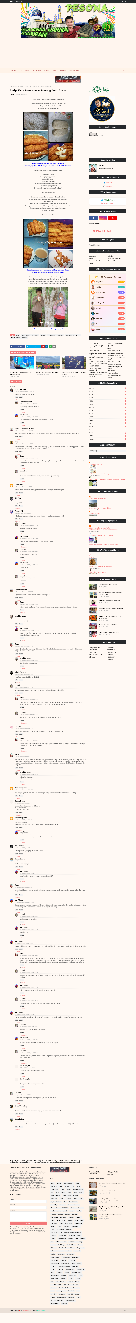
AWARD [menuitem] (54, 71)
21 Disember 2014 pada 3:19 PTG (29, 403)
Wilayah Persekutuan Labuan (115, 376)
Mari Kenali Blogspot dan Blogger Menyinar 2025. (112, 1184)
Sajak (80, 1275)
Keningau (72, 1235)
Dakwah (58, 1202)
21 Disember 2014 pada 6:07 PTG (24, 687)
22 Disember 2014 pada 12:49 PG (29, 660)
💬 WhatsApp (107, 186)
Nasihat (43, 335)
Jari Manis (24, 415)
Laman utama (14, 86)
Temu (52, 1291)
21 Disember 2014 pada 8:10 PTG (29, 714)
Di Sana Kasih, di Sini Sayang (99, 474)
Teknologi (76, 1288)
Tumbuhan (62, 1294)
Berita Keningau (78, 1189)
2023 (108, 398)
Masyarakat (80, 1248)
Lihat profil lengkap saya (106, 168)
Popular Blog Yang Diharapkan (108, 624)
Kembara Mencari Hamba (98, 499)
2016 (108, 420)
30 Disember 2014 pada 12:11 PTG (29, 834)
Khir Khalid (19, 846)
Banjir (62, 1189)
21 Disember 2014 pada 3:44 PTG (24, 618)
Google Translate (95, 223)
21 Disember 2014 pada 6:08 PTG (29, 525)
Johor (109, 348)
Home (12, 1)
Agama (110, 659)
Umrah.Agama (61, 1297)
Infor (61, 1223)
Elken (52, 1208)
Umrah (53, 1297)
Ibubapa (70, 1220)
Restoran (59, 1272)
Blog (52, 1192)
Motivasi (68, 1251)
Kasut (52, 1229)
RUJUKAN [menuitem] (63, 71)
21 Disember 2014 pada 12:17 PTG (24, 430)
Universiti (71, 1297)
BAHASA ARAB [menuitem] (23, 71)
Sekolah (78, 1278)
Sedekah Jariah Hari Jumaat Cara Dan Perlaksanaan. (110, 617)
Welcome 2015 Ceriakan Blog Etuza (109, 632)
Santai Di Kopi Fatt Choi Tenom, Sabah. (47, 372)
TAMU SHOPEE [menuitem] (74, 71)
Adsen (52, 1183)
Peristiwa (72, 1260)
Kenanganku (62, 1235)
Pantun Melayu (55, 1257)
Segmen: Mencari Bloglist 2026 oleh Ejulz (103, 545)
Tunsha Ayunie (21, 818)
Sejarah (71, 1278)
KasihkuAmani (94, 514)
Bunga (81, 1192)
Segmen (63, 1278)
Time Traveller (21, 1106)
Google (65, 1211)
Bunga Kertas (67, 1195)
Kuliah (58, 1242)
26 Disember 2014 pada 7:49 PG (23, 887)
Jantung (53, 1226)
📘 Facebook (107, 183)
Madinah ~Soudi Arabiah (116, 355)
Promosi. (60, 335)
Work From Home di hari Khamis (100, 567)
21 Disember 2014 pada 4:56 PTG (24, 646)
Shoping (62, 1282)
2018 (108, 414)
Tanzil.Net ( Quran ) (95, 245)
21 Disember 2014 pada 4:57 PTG (29, 604)
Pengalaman (54, 1260)
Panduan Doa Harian (96, 261)
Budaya (63, 1192)
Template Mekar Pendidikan (95, 648)
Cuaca (81, 1198)
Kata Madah (60, 1229)
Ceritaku (68, 1198)
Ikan (76, 1220)
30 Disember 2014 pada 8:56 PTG (29, 1039)
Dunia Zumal (20, 859)
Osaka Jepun (70, 1254)
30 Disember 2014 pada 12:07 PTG (24, 943)
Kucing (70, 1238)
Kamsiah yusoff (21, 788)
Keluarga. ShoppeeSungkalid (72, 1232)
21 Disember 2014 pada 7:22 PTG (24, 756)
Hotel (63, 1220)
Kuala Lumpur (94, 351)
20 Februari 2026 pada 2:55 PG (23, 1121)
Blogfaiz (92, 657)
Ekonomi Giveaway (73, 1205)
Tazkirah (68, 1288)
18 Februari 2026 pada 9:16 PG (23, 1108)
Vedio (78, 1297)
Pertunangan (65, 1263)
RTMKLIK (111, 657)
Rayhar (91, 263)
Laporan (53, 1245)
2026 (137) (93, 451)
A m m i (91, 557)
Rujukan (67, 1272)
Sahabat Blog (72, 1275)
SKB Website (111, 650)
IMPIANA (110, 1174)
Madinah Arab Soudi (96, 357)
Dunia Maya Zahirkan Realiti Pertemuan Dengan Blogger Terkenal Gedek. (110, 1200)
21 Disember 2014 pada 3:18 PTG (24, 592)
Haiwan (67, 1214)
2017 (108, 417)
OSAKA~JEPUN (94, 366)
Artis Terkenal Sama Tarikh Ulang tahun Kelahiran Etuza (110, 593)
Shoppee (70, 1282)
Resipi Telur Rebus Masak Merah (108, 1191)
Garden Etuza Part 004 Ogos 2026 (109, 584)
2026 (108, 388)
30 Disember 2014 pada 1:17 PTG (29, 972)
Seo (57, 1282)
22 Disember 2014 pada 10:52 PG (24, 861)
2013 (108, 429)
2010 (108, 436)
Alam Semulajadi (68, 1183)
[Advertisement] (68, 53)
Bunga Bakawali (55, 1195)
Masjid (61, 1248)
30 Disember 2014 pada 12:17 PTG (29, 551)
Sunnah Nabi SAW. (56, 1285)
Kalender (66, 1226)
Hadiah (60, 1214)
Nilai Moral (61, 1254)
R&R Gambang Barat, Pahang (115, 367)
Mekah (53, 1251)
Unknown (19, 485)
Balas (16, 397)
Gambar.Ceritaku (56, 1211)
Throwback (71, 1291)
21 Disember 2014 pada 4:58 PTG (29, 458)
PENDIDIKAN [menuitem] (36, 71)
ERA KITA (92, 652)
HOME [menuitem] (13, 71)
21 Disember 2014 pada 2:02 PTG (24, 513)
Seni (52, 1282)
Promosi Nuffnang (64, 1266)
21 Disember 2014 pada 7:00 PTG (24, 728)
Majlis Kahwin (71, 1245)
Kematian (53, 1235)
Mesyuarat (60, 1251)
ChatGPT (92, 258)
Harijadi (71, 1217)
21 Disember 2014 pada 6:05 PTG (29, 473)
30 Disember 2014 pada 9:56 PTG (29, 1000)
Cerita (62, 1198)
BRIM (78, 1186)
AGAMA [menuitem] (46, 71)
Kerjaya (53, 1238)
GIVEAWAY (65, 1208)
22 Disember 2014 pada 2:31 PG (23, 819)
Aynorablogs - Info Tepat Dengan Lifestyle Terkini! (107, 479)
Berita (68, 1189)
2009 (108, 439)
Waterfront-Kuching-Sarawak (96, 375)
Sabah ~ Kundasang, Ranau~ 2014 (96, 369)
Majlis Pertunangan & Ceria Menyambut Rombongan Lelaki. (111, 1208)
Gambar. (80, 1208)
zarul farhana (20, 616)
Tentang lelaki (61, 1291)
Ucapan (21, 86)
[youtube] (112, 218)
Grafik (79, 1211)
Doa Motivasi (73, 1202)
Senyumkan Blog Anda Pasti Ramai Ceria (111, 608)
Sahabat (63, 1275)
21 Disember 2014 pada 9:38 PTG (24, 790)
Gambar (73, 1208)
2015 (108, 423)
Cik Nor (18, 498)
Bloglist (110, 256)
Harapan (74, 1214)
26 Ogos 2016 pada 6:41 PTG (23, 1095)
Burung (75, 1195)
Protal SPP (111, 261)
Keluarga (68, 1229)
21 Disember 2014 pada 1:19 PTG (24, 500)
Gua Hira (53, 1214)
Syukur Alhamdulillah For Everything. (109, 600)
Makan (80, 1245)
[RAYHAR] (122, 218)
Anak (17, 335)
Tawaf (61, 1288)
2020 (108, 407)
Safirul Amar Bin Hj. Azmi (25, 429)
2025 (108, 391)
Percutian (63, 1260)
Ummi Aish (19, 1119)
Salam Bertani (55, 1278)
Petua (73, 1263)
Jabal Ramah (112, 346)
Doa (65, 1202)
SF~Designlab (112, 652)
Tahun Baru (67, 1285)
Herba (52, 1220)
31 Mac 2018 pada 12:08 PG (27, 1067)
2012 (108, 433)
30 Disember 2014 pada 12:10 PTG (24, 1014)
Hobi (58, 1220)
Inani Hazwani (20, 389)
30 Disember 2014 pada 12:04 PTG (29, 630)
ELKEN (110, 655)
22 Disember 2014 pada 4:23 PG (23, 848)
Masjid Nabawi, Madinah (116, 362)
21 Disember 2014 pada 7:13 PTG (29, 740)
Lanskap (79, 1242)
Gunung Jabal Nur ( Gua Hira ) (97, 347)
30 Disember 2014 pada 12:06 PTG (29, 873)
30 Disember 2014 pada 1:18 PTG (29, 916)
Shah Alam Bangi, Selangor (98, 372)
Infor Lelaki (68, 1223)
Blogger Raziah (113, 1172)
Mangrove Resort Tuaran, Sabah (116, 358)
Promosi (53, 1266)
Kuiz (52, 1242)
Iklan (81, 1220)
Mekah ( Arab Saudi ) (115, 364)
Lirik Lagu (61, 1245)
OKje (17, 442)
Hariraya (78, 1217)
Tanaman (53, 1288)
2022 (108, 401)
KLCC (59, 1226)
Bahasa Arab (54, 1189)
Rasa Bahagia (70, 335)
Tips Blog (53, 1294)
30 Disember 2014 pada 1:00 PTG (29, 955)
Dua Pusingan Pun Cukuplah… (100, 508)
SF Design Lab (27, 1310)
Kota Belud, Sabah (114, 351)
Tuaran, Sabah (113, 373)
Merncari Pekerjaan (114, 258)
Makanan (53, 1248)
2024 (108, 395)
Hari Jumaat (54, 1217)
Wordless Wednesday (57, 1300)
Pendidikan (51, 335)
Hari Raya (63, 1217)
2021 (108, 404)
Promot (53, 1269)
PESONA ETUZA (100, 231)
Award (67, 1186)
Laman (64, 1242)
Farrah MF (19, 511)
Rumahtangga (55, 1275)
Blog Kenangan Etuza (115, 343)
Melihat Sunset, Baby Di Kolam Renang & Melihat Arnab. (21, 373)
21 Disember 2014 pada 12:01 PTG (24, 391)
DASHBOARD (19, 1)
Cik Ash (18, 726)
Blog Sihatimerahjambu (97, 572)
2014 (108, 426)
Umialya (23, 471)
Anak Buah (54, 1186)
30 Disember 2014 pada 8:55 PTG (29, 565)
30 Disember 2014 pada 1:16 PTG (29, 1026)
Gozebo (72, 1211)
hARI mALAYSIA (70, 1300)
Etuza (12, 94)
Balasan (19, 400)
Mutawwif (77, 1251)
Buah (57, 1192)
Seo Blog (111, 647)
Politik (79, 1263)
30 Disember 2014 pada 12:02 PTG (24, 902)
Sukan (77, 1282)
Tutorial (70, 1294)
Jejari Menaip (20, 672)
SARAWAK (111, 371)
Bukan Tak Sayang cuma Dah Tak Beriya (103, 530)
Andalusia (92, 256)
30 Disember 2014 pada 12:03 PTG (29, 538)
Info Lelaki (54, 1223)
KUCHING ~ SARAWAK (115, 353)
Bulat (75, 1192)
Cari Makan (54, 1198)
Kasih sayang (26, 335)
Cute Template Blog (96, 655)
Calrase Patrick (26, 402)
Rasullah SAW (80, 1269)
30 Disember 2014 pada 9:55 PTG (29, 578)
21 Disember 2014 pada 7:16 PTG (29, 699)
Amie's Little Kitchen (96, 464)
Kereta (79, 1235)
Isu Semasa (78, 1223)
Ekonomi (62, 1205)
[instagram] (125, 1)
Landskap (72, 1242)
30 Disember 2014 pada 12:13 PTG (29, 417)
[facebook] (122, 1)
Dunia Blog (54, 1205)
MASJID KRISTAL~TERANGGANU (97, 360)
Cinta (75, 1198)
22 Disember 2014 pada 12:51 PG (29, 774)
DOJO (52, 1202)
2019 (108, 410)
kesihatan (35, 335)
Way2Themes (41, 1310)
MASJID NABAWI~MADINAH (98, 363)
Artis (60, 1186)
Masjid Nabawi (69, 1248)
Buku (69, 1192)
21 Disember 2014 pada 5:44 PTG (24, 674)
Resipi (78, 335)
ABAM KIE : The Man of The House (101, 535)
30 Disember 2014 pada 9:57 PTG (29, 1053)
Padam (21, 397)
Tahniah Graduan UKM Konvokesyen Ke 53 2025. (74, 373)
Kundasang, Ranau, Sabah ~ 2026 (97, 354)
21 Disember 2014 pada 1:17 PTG (23, 487)
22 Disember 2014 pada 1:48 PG (23, 803)
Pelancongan (66, 1257)
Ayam (72, 1186)
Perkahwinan (55, 1263)
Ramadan (60, 1269)
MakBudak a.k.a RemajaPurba (99, 528)
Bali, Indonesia (94, 343)
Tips (78, 1291)
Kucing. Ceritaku (80, 1238)
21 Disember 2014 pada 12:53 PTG (24, 444)
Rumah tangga (15, 337)
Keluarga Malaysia (56, 1232)
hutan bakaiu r (55, 1303)
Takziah (75, 1285)
